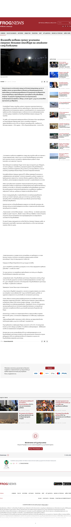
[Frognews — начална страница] (8, 484)
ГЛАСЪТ (19, 493)
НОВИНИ (2, 81)
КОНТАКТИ (45, 498)
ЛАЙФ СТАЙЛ (68, 493)
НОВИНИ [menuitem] (3, 33)
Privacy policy (45, 504)
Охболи (6, 466)
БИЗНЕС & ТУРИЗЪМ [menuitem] (57, 33)
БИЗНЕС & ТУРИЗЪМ (59, 493)
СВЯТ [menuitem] (40, 33)
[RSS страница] (70, 26)
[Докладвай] (17, 463)
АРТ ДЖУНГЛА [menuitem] (46, 33)
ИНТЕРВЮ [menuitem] (20, 33)
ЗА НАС (40, 498)
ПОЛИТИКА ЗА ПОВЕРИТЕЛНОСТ (63, 498)
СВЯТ (43, 493)
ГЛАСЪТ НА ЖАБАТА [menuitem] (11, 33)
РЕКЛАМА (52, 498)
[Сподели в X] (47, 82)
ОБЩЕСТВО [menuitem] (28, 33)
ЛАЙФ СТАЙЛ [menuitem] (67, 33)
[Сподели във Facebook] (44, 82)
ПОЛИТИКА (37, 493)
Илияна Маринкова (8, 341)
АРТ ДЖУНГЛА (49, 493)
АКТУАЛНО (31, 493)
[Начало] (63, 26)
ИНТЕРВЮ (24, 493)
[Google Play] (58, 483)
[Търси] (70, 23)
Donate (50, 368)
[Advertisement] (35, 9)
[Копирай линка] (42, 82)
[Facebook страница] (65, 26)
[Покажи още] (35, 523)
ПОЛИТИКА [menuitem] (35, 33)
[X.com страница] (68, 26)
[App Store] (67, 483)
